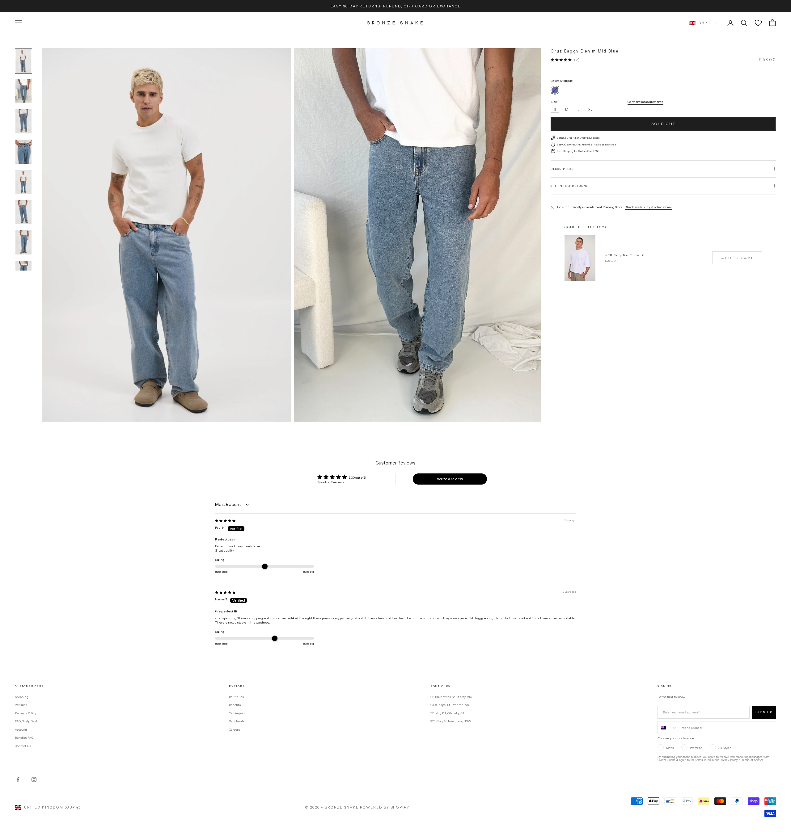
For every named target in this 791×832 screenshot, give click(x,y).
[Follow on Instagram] (34, 779)
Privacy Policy (729, 760)
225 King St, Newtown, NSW (450, 721)
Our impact (237, 713)
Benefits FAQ (24, 738)
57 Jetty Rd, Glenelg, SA (447, 713)
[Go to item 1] (23, 61)
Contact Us (23, 746)
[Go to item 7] (23, 242)
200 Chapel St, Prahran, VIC (450, 705)
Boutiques (236, 697)
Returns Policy (25, 713)
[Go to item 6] (23, 212)
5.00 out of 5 (357, 478)
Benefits (235, 705)
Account (21, 730)
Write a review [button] (450, 479)
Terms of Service (753, 760)
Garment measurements (645, 102)
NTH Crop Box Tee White (625, 254)
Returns (21, 705)
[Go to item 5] (23, 182)
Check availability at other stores (648, 207)
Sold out (663, 123)
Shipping (21, 697)
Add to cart (737, 257)
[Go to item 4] (23, 151)
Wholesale (236, 721)
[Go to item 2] (23, 91)
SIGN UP (764, 712)
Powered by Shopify (385, 807)
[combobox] (668, 727)
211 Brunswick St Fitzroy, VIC (451, 697)
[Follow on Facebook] (18, 779)
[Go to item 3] (23, 121)
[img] (225, 521)
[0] (758, 23)
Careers (234, 730)
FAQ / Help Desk (26, 721)
